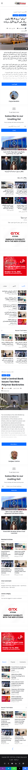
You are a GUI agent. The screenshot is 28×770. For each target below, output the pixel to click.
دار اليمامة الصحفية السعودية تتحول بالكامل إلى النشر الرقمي (8, 191)
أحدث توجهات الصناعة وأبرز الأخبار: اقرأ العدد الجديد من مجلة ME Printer (22, 208)
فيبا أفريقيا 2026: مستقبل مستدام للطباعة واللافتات (11, 298)
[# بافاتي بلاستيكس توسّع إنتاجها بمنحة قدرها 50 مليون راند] (22, 293)
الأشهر (14, 286)
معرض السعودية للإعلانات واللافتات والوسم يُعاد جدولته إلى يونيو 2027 (7, 207)
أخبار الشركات (22, 15)
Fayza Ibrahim (21, 28)
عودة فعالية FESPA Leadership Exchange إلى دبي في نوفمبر (10, 321)
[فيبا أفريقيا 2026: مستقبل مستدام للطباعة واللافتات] (22, 300)
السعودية (15, 12)
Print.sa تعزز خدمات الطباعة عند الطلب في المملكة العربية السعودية (21, 191)
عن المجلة (16, 759)
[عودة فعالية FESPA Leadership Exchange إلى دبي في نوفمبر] (22, 322)
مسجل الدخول (17, 222)
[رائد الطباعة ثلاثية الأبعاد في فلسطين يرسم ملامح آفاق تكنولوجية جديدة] (22, 314)
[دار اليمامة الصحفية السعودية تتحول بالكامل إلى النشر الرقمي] (7, 185)
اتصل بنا (11, 759)
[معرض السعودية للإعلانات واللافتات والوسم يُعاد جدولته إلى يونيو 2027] (7, 200)
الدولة (19, 12)
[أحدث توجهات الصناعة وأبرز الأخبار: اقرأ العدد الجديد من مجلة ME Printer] (21, 200)
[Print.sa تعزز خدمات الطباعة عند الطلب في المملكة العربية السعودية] (21, 185)
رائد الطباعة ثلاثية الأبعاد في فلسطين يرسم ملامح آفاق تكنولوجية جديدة (10, 314)
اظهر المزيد (14, 84)
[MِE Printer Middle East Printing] (20, 3)
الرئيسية (23, 12)
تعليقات (5, 286)
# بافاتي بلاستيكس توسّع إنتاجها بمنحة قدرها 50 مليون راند (9, 291)
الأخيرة (23, 286)
